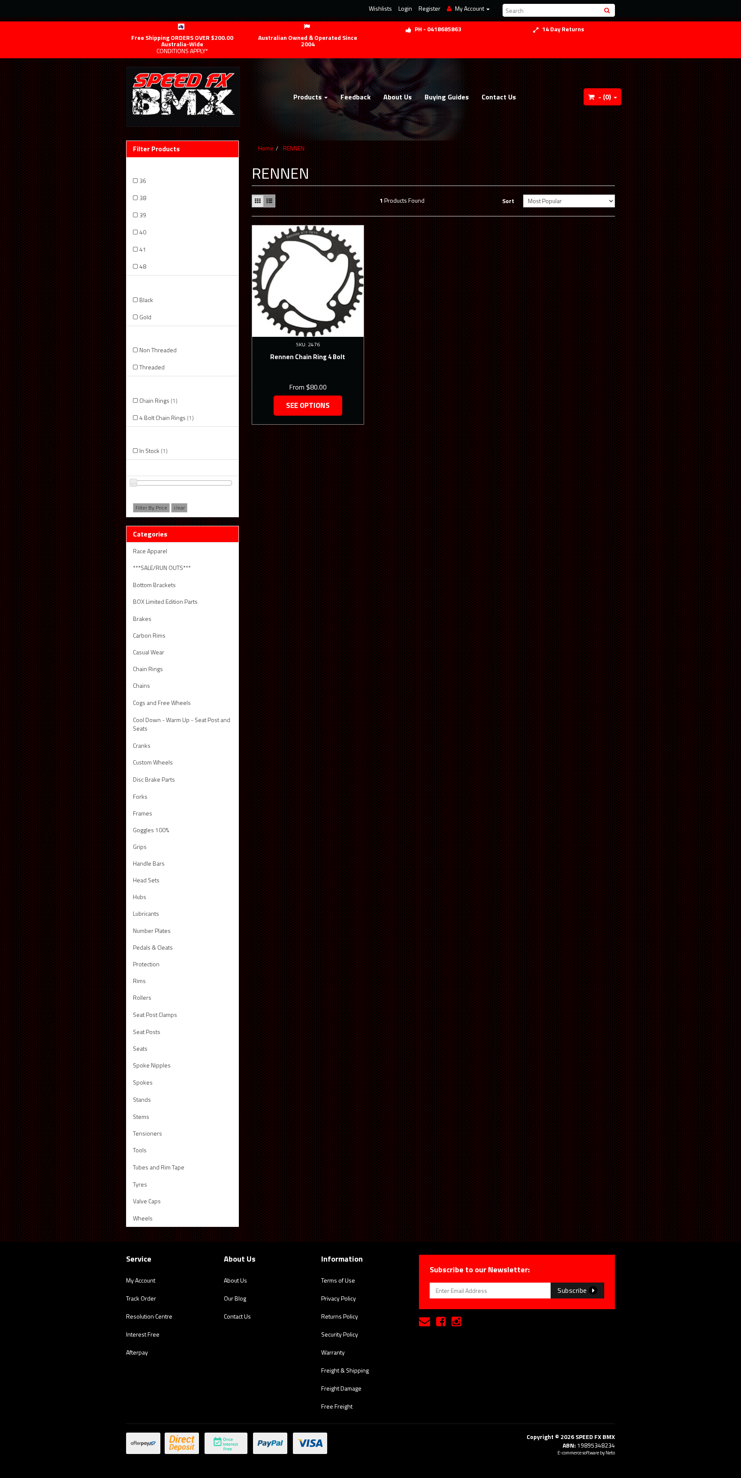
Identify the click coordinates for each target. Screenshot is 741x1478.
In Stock (153, 450)
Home (266, 148)
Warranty (333, 1352)
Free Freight (336, 1406)
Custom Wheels (153, 762)
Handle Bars (149, 863)
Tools (140, 1149)
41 (142, 249)
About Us (397, 97)
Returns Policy (339, 1316)
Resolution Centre (149, 1316)
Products (308, 97)
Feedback (355, 97)
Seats (140, 1048)
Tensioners (147, 1133)
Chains (141, 685)
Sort (508, 200)
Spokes (143, 1082)
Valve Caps (147, 1200)
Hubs (139, 896)
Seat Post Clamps (155, 1014)
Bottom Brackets (154, 584)
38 (142, 197)
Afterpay (137, 1352)
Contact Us (499, 97)
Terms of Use (338, 1280)
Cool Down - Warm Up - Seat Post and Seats (181, 724)
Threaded (152, 367)
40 (142, 232)
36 (142, 180)
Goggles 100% (151, 829)
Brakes (142, 618)
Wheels (143, 1218)
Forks (140, 796)
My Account (140, 1280)
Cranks (142, 745)
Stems (141, 1116)
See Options (308, 405)
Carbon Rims (149, 635)
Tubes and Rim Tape (158, 1167)
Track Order (141, 1298)
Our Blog (235, 1298)
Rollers (142, 997)
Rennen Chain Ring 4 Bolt (307, 357)
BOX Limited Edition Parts (165, 601)
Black (146, 299)
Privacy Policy (338, 1298)
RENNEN (293, 148)
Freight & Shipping (345, 1370)
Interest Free (143, 1334)
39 (142, 214)
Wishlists (380, 8)
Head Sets (146, 879)
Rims (139, 980)
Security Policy (339, 1334)
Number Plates (152, 930)
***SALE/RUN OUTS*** (162, 567)
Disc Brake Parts (154, 779)
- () (604, 97)
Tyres (140, 1184)
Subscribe (573, 1290)
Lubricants (146, 913)
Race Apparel (150, 550)
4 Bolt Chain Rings (166, 417)
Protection (146, 963)
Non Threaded (158, 349)
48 (142, 266)
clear (179, 508)
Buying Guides (447, 97)
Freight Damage (341, 1388)
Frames (142, 813)
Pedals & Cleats (153, 947)
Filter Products (156, 149)
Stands (142, 1099)
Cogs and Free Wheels (162, 702)
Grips (140, 846)
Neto (610, 1452)
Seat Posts (146, 1031)
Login (405, 8)
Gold (145, 316)
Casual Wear (148, 652)
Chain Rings (158, 400)
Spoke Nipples (152, 1065)
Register (429, 8)
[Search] (608, 10)
